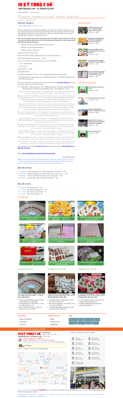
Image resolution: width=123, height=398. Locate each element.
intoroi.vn (61, 394)
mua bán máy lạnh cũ (56, 163)
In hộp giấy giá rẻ (37, 16)
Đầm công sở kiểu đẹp (33, 194)
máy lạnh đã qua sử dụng (31, 163)
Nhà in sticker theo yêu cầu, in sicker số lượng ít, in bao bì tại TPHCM (30, 308)
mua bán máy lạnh (44, 163)
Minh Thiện (27, 26)
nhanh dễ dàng (83, 390)
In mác (81, 319)
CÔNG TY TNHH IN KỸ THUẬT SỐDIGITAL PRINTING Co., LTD (33, 339)
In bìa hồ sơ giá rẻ (49, 16)
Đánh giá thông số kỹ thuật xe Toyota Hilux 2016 (96, 110)
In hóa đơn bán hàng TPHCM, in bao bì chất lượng (61, 240)
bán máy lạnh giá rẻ (27, 159)
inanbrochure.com (99, 394)
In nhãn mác (81, 323)
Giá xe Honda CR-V (94, 131)
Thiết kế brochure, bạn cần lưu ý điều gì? (90, 263)
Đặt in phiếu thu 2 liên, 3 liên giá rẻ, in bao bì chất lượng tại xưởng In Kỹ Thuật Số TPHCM (90, 239)
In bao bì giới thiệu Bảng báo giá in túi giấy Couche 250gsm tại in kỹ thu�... (31, 301)
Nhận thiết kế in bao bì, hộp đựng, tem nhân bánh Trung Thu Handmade (96, 121)
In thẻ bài (95, 323)
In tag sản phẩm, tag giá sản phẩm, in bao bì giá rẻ (40, 178)
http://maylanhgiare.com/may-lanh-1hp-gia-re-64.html (38, 153)
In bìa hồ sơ (22, 324)
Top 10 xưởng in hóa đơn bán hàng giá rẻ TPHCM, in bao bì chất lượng (96, 73)
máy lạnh (64, 159)
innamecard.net (88, 394)
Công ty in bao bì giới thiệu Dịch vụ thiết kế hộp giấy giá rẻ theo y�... (61, 296)
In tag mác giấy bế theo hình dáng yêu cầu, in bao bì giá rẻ (42, 176)
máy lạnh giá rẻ (44, 161)
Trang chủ (21, 20)
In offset (89, 323)
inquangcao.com (22, 394)
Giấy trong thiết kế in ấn (86, 305)
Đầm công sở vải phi (32, 187)
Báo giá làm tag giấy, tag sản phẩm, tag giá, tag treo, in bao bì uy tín (45, 173)
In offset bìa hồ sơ (54, 322)
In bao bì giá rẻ (26, 16)
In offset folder (53, 324)
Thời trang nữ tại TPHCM (96, 98)
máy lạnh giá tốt (54, 161)
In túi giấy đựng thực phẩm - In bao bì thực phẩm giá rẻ (32, 218)
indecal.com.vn (69, 394)
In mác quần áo (89, 319)
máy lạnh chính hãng (26, 161)
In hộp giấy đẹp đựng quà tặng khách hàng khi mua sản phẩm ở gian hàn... (61, 308)
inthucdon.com (53, 394)
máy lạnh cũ (36, 161)
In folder (51, 319)
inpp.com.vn (33, 396)
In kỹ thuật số (23, 322)
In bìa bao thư (73, 319)
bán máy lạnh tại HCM (39, 159)
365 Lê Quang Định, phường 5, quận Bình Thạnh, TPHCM (39, 342)
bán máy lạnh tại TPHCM (54, 159)
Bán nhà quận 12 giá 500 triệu (35, 190)
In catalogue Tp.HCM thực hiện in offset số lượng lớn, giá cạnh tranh (91, 296)
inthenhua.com (43, 394)
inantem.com (78, 394)
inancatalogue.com (23, 396)
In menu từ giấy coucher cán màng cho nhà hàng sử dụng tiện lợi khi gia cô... (91, 301)
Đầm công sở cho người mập (35, 192)
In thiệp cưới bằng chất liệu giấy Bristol (90, 303)
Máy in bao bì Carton (73, 16)
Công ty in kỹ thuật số (25, 319)
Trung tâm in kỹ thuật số (25, 390)
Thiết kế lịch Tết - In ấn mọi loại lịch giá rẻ (32, 263)
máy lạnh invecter (65, 161)
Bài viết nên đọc (60, 16)
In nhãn (97, 319)
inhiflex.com (41, 396)
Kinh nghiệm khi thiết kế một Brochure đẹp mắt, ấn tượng (61, 263)
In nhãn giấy (72, 323)
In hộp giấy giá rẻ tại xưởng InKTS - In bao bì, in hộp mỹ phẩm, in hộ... (31, 304)
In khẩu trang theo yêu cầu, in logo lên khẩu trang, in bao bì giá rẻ (44, 171)
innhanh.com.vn (33, 394)
